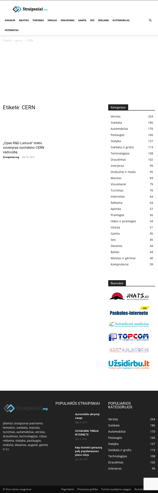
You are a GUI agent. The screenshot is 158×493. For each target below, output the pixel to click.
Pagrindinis (67, 489)
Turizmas (38, 20)
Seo (92, 20)
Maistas (24, 20)
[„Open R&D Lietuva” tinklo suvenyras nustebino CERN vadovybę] (26, 126)
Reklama (103, 20)
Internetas (12, 30)
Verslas (52, 20)
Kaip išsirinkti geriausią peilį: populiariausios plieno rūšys (88, 451)
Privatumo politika (87, 489)
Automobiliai (121, 20)
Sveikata (10, 20)
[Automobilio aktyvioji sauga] (64, 418)
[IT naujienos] (128, 340)
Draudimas (67, 20)
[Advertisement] (79, 73)
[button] (150, 20)
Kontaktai (140, 489)
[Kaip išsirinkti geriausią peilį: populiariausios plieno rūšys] (64, 451)
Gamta (82, 20)
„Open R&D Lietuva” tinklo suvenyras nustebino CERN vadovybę (23, 147)
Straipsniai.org (11, 157)
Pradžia (7, 40)
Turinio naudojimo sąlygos (116, 489)
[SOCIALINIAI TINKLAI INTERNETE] (64, 435)
